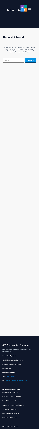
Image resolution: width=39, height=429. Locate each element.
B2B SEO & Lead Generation (11, 396)
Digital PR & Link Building (10, 413)
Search (30, 60)
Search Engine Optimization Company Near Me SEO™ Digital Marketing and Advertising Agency (17, 8)
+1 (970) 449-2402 (11, 376)
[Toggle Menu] (29, 8)
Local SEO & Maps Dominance (12, 401)
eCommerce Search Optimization (13, 405)
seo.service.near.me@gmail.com (16, 381)
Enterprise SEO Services (10, 392)
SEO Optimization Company (15, 345)
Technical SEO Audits (9, 409)
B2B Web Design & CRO (10, 417)
